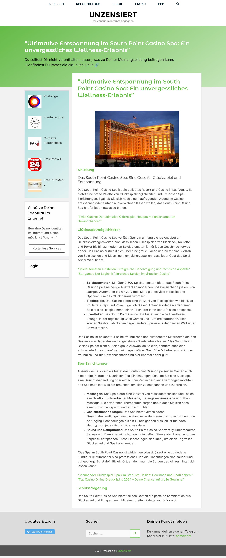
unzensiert (113, 14)
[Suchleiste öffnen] (177, 4)
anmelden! (183, 536)
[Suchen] (135, 533)
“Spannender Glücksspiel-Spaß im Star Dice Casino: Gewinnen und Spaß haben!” (135, 475)
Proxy (140, 4)
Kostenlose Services (47, 248)
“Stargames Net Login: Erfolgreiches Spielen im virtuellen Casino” (124, 273)
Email (117, 4)
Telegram (55, 4)
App (161, 4)
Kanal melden (88, 4)
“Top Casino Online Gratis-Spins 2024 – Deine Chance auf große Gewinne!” (131, 479)
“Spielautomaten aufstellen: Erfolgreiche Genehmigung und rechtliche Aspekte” (134, 269)
